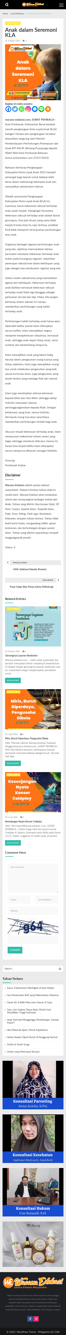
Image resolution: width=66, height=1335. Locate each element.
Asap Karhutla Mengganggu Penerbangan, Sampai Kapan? (33, 1021)
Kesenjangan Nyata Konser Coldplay (23, 822)
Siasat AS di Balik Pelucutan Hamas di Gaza (29, 1002)
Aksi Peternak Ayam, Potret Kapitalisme (27, 1030)
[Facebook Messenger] (35, 109)
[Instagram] (28, 109)
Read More (13, 680)
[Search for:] (33, 968)
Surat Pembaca (13, 23)
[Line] (41, 109)
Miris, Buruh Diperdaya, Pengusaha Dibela (26, 738)
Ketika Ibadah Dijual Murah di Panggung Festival (32, 1037)
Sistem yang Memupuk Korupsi (23, 1052)
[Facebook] (8, 109)
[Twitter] (15, 109)
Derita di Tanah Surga (18, 1044)
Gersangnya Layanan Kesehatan (21, 656)
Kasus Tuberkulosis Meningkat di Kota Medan (30, 988)
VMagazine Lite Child (49, 1332)
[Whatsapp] (22, 109)
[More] (48, 109)
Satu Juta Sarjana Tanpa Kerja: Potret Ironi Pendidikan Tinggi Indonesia (29, 1011)
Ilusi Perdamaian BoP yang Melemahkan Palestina (33, 995)
